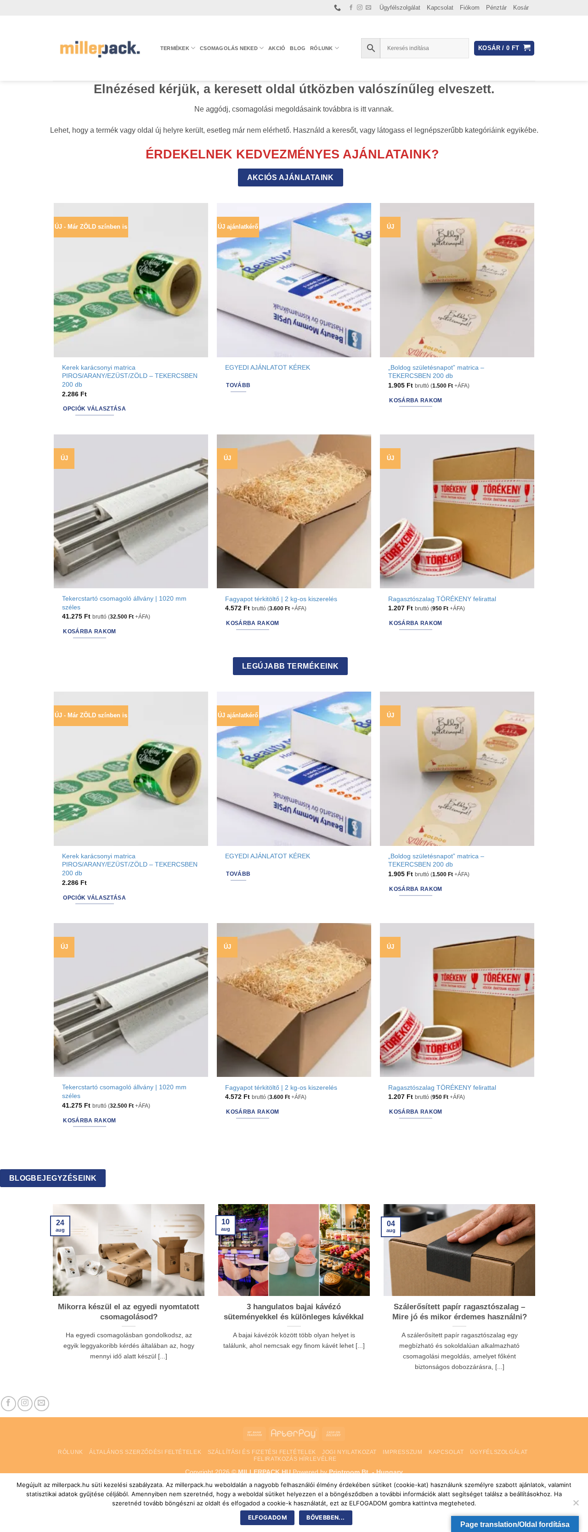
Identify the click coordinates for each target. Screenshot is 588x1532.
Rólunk (321, 48)
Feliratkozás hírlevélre (295, 1459)
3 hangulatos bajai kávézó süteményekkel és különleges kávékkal (294, 1311)
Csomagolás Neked (229, 48)
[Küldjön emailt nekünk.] (368, 8)
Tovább (238, 385)
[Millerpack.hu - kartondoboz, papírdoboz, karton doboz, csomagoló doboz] (100, 48)
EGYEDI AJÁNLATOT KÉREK (267, 367)
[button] (504, 48)
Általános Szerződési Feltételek (145, 1452)
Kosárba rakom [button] (415, 400)
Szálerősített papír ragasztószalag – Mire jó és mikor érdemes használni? (459, 1311)
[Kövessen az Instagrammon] (359, 8)
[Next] (537, 1299)
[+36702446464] (338, 7)
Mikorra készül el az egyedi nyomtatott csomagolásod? (128, 1311)
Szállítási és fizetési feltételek (262, 1452)
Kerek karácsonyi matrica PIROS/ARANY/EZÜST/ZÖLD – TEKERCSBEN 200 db (130, 376)
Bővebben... (325, 1517)
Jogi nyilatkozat (349, 1452)
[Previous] (51, 1299)
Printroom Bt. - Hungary (366, 1472)
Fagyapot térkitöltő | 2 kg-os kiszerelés (281, 599)
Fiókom (470, 7)
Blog (297, 48)
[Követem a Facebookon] (351, 8)
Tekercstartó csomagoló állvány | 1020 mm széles (124, 603)
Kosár (521, 7)
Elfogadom (267, 1517)
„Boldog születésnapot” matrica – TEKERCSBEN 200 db (436, 372)
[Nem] (575, 1505)
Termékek (174, 48)
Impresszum (402, 1452)
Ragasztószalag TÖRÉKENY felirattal (442, 599)
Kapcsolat (440, 7)
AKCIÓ (276, 48)
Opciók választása (94, 408)
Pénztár (496, 7)
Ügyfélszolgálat (399, 7)
